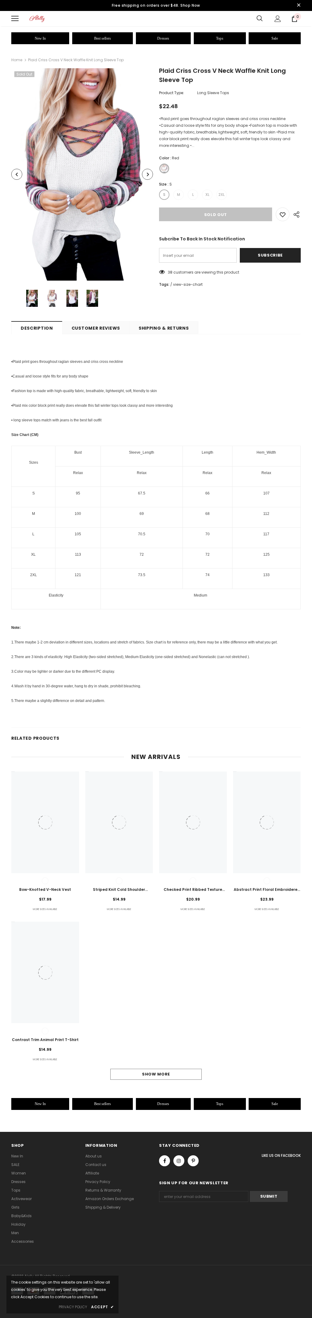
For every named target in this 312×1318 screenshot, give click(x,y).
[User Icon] (278, 19)
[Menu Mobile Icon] (15, 18)
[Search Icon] (260, 19)
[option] (82, 174)
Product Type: (171, 92)
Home (16, 59)
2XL (221, 194)
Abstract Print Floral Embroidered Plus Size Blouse (267, 890)
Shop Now (190, 5)
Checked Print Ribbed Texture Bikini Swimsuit (193, 890)
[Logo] (37, 18)
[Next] (147, 174)
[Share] (295, 214)
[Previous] (16, 174)
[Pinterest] (193, 1160)
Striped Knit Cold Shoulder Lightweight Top (119, 890)
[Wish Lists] (282, 214)
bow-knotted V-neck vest (45, 889)
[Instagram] (178, 1160)
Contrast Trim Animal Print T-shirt (45, 1039)
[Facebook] (164, 1160)
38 (170, 272)
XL (207, 194)
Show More (156, 1074)
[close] (299, 5)
